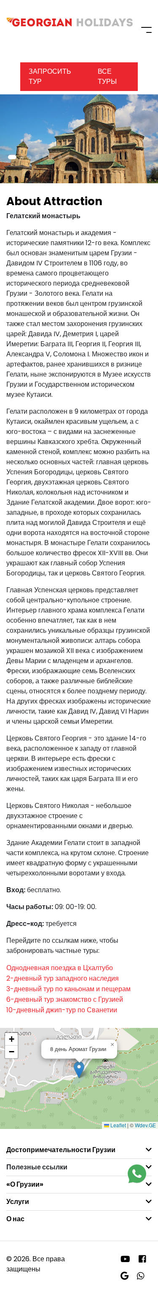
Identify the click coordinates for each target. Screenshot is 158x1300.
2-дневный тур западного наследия (62, 978)
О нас (15, 1219)
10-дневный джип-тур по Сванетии (61, 1010)
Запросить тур (50, 76)
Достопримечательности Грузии (60, 1150)
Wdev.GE (145, 1125)
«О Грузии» (24, 1184)
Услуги (17, 1201)
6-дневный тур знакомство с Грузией (64, 999)
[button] (12, 157)
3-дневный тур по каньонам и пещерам (68, 989)
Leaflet (117, 1125)
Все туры (107, 76)
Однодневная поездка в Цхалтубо (59, 968)
